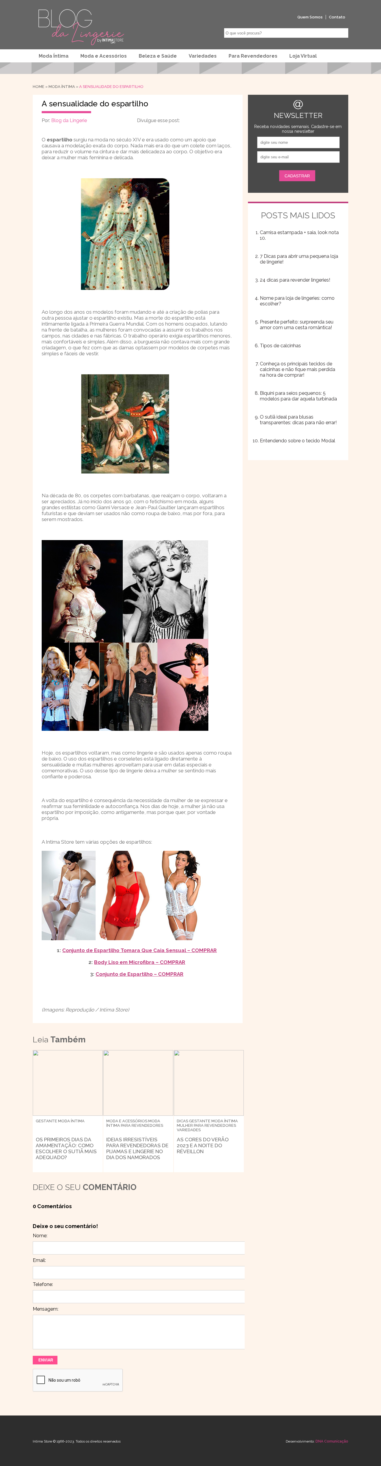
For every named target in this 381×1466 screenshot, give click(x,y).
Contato (337, 17)
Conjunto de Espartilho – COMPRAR (139, 974)
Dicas (182, 1121)
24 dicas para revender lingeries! (295, 280)
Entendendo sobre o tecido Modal (297, 441)
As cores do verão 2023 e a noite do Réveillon (203, 1145)
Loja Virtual (303, 56)
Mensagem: (45, 1309)
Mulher (185, 1125)
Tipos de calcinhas (280, 345)
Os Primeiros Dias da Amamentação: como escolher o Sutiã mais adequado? (66, 1148)
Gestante (46, 1121)
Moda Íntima (53, 56)
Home (38, 86)
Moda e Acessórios (103, 56)
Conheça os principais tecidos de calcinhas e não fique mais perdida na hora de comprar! (297, 369)
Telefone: (43, 1284)
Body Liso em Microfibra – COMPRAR (139, 962)
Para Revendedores (253, 56)
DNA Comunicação (332, 1441)
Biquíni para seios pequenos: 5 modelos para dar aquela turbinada (298, 396)
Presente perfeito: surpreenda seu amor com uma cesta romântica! (296, 324)
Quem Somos (310, 17)
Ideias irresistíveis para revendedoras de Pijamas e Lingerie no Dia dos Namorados (137, 1148)
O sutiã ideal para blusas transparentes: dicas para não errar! (298, 419)
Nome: (40, 1235)
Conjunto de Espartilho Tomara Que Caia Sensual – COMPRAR (139, 950)
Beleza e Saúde (158, 56)
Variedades (203, 56)
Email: (39, 1260)
